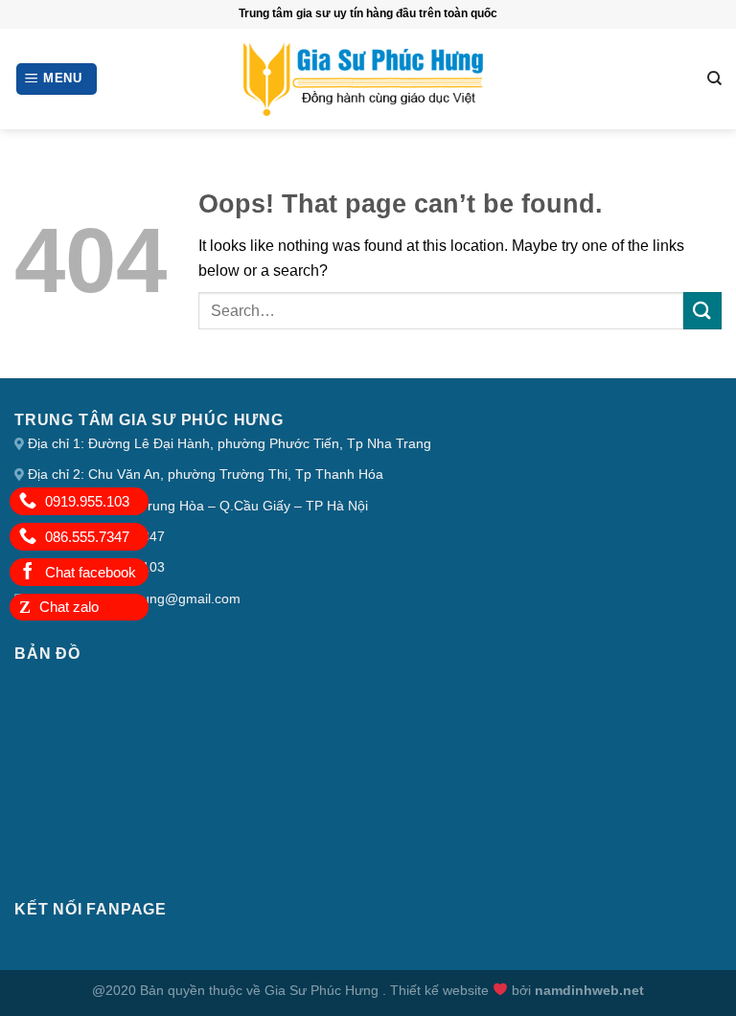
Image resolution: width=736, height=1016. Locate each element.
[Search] (714, 78)
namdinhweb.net (589, 990)
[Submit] (702, 310)
